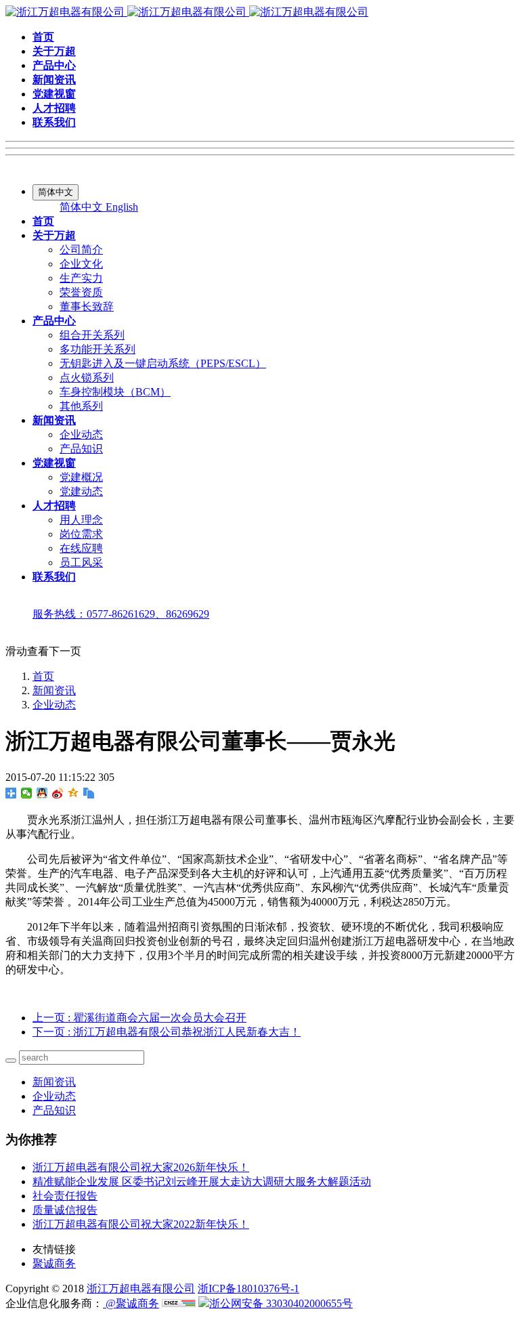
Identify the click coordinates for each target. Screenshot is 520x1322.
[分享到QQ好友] (42, 793)
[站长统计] (179, 1303)
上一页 (139, 1017)
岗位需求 (81, 534)
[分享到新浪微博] (58, 793)
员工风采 (81, 562)
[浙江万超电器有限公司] (186, 12)
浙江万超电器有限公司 (141, 1288)
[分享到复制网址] (89, 793)
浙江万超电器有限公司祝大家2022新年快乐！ (140, 1224)
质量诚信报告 (65, 1210)
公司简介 (81, 249)
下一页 (166, 1032)
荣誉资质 (81, 292)
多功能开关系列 (97, 349)
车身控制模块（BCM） (115, 392)
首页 (43, 676)
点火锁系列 (87, 377)
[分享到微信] (26, 793)
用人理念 (81, 520)
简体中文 (83, 207)
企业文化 (81, 264)
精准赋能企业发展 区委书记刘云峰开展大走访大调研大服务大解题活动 (201, 1181)
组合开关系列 (92, 335)
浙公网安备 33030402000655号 (281, 1303)
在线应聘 (81, 548)
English (122, 207)
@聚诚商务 (131, 1303)
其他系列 (81, 406)
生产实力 (81, 278)
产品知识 (81, 448)
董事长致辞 (87, 306)
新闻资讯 (54, 690)
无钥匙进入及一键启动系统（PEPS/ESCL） (163, 363)
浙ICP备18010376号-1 (248, 1288)
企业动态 (81, 434)
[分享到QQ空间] (73, 793)
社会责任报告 (65, 1195)
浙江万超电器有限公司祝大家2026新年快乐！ (140, 1167)
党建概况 (81, 477)
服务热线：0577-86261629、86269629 (120, 614)
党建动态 (81, 491)
